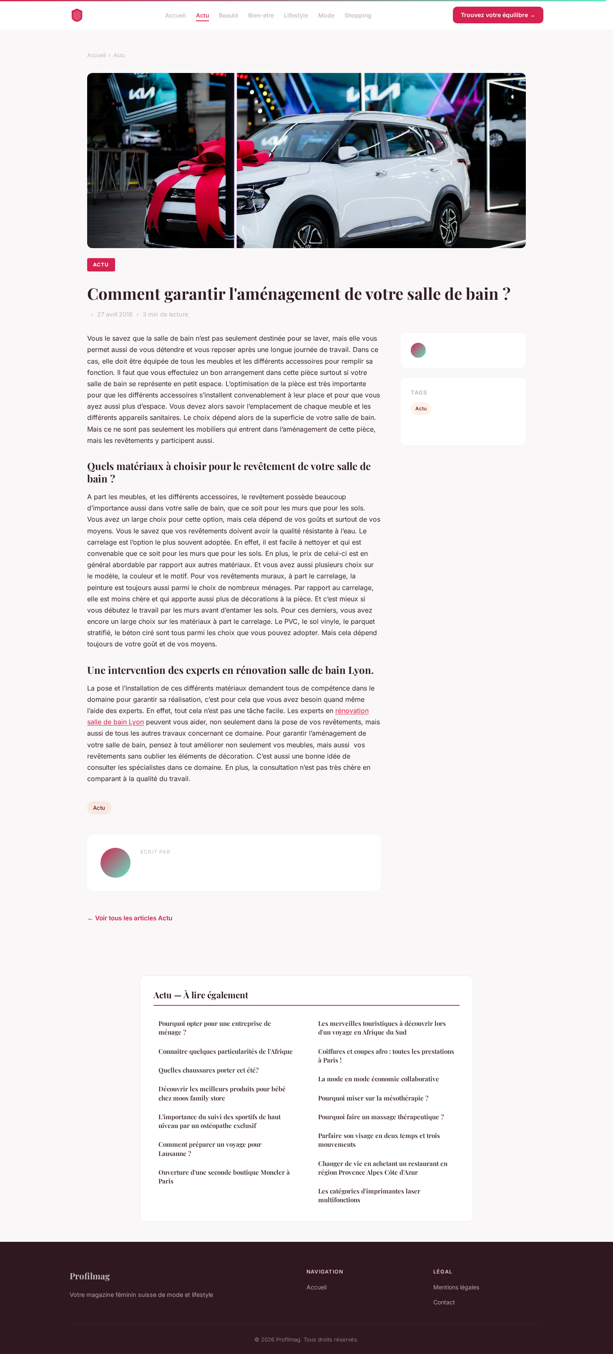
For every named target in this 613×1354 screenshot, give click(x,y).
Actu (202, 14)
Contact (444, 1302)
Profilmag (90, 1275)
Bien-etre (261, 14)
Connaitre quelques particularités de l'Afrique (225, 1051)
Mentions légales (456, 1287)
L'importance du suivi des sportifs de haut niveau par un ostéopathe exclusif (219, 1121)
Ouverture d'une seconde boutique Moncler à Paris (224, 1176)
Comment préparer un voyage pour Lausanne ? (209, 1148)
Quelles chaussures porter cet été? (208, 1070)
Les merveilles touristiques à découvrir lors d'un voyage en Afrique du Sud (382, 1027)
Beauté (228, 14)
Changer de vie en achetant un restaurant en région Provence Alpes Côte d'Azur (382, 1167)
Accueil (175, 14)
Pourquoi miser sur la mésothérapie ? (373, 1098)
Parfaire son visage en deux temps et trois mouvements (379, 1139)
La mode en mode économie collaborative (378, 1079)
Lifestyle (296, 14)
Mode (326, 14)
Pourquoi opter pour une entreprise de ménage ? (214, 1027)
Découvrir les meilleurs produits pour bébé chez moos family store (222, 1093)
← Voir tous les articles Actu (129, 918)
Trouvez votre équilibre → (498, 14)
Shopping (358, 14)
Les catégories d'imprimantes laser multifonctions (369, 1195)
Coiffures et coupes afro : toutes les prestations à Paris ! (386, 1055)
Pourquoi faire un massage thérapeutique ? (381, 1117)
